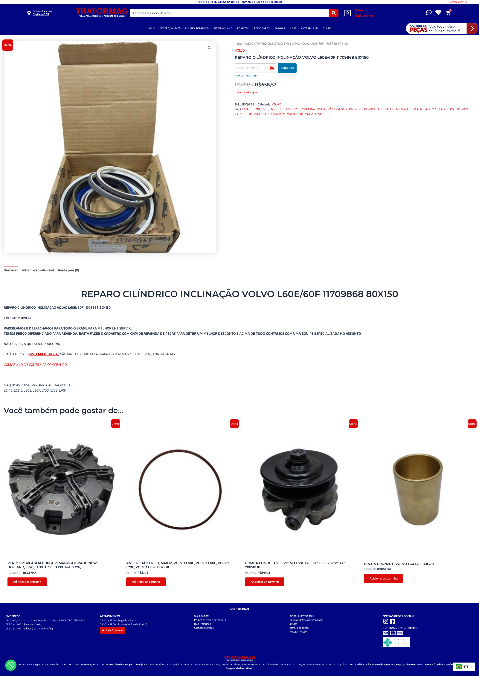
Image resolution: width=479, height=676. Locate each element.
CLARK (327, 28)
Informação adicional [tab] (38, 270)
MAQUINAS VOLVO (314, 109)
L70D (281, 109)
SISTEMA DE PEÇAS (44, 354)
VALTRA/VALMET (170, 28)
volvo (282, 113)
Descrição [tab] (11, 270)
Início (238, 43)
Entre (359, 10)
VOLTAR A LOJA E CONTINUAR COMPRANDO (35, 364)
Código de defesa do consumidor (306, 619)
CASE (293, 28)
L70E (289, 109)
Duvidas (293, 623)
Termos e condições (299, 627)
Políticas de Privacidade (301, 615)
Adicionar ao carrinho (27, 582)
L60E (264, 109)
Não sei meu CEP (246, 75)
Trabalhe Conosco (457, 1)
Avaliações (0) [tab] (68, 270)
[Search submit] (333, 13)
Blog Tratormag (202, 623)
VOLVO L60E (295, 113)
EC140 (246, 109)
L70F (297, 109)
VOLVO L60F (313, 113)
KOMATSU (243, 28)
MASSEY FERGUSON (197, 28)
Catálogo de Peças (204, 627)
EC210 (256, 109)
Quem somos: (201, 615)
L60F (273, 109)
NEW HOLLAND (223, 28)
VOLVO (248, 43)
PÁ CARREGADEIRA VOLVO (345, 109)
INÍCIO (151, 28)
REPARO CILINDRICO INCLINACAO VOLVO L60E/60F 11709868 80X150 (410, 109)
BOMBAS (279, 28)
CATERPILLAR (309, 28)
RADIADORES (262, 28)
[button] (209, 47)
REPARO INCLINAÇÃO (263, 113)
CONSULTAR (287, 68)
